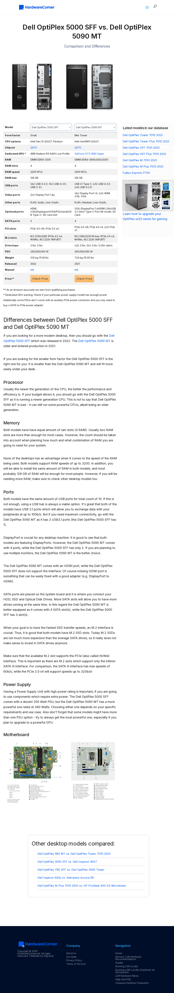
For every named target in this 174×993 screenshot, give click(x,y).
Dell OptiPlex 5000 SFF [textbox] (45, 127)
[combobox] (51, 127)
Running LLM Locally (126, 966)
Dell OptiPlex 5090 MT (94, 341)
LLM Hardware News (126, 975)
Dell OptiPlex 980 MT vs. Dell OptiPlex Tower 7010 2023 (74, 853)
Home (118, 953)
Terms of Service (76, 963)
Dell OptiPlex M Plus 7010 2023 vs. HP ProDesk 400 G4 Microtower (82, 885)
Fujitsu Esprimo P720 (136, 172)
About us (71, 953)
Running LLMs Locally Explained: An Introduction (135, 971)
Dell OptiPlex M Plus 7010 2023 (143, 166)
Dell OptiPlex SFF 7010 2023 (141, 147)
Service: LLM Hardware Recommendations (128, 958)
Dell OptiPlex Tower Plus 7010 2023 (146, 141)
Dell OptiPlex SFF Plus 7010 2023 (144, 154)
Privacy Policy (74, 960)
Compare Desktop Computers (132, 982)
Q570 (78, 147)
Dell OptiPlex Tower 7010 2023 (143, 135)
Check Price (40, 278)
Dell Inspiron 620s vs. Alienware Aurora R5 (66, 877)
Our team (71, 956)
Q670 (33, 147)
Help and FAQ (123, 979)
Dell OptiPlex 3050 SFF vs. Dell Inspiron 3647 (67, 861)
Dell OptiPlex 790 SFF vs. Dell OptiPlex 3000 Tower (71, 869)
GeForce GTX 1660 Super (89, 153)
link (32, 269)
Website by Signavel (42, 955)
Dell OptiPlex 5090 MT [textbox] (89, 127)
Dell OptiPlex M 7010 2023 (140, 160)
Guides (119, 962)
